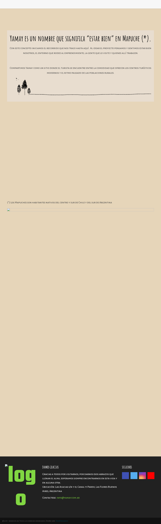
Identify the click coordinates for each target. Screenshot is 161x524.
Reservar (95, 191)
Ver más (18, 190)
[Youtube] (150, 475)
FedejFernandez (62, 521)
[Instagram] (142, 475)
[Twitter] (133, 475)
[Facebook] (125, 475)
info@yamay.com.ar (68, 497)
